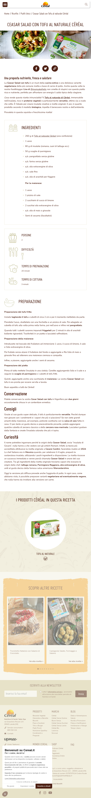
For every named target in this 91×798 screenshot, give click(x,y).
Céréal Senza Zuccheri (60, 723)
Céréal (54, 715)
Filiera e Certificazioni (78, 723)
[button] (86, 4)
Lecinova (55, 730)
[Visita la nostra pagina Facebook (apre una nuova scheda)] (40, 792)
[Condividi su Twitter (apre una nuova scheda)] (45, 68)
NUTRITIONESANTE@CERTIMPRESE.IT (57, 776)
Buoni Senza (56, 720)
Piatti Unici (26, 13)
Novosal (55, 733)
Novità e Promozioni (78, 720)
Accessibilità (57, 779)
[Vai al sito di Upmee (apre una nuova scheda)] (10, 739)
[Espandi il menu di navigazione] (5, 4)
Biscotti (35, 720)
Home (6, 13)
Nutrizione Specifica (40, 730)
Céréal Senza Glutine (59, 718)
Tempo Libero (76, 728)
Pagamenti (55, 753)
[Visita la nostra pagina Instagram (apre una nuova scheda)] (44, 792)
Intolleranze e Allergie (79, 725)
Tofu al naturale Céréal (45, 135)
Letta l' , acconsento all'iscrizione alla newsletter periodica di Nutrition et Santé (57, 694)
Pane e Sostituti (38, 723)
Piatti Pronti (37, 728)
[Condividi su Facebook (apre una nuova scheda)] (36, 68)
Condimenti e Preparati (37, 734)
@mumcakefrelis (38, 89)
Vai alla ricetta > (36, 661)
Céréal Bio (55, 728)
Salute (73, 718)
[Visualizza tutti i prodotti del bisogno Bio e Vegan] (45, 559)
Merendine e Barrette (40, 718)
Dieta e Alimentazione (79, 715)
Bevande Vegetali (39, 715)
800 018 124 (12, 730)
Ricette (15, 13)
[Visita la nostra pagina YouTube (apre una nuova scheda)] (50, 792)
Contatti (10, 733)
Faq (72, 744)
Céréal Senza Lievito (59, 725)
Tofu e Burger (38, 725)
